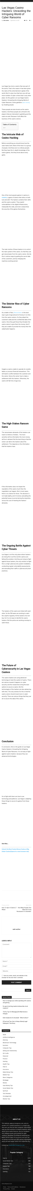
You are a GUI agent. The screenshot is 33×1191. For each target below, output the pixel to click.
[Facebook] (3, 24)
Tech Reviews (7, 1093)
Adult (4, 1034)
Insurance (6, 1069)
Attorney (5, 1040)
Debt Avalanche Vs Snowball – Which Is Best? (15, 1017)
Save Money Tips (8, 1085)
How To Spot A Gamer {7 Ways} (9, 908)
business (5, 1045)
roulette (4, 197)
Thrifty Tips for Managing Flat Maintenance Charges (15, 1012)
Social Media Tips (8, 1088)
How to (5, 1067)
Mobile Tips (6, 1075)
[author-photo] (16, 926)
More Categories (7, 1077)
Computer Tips (7, 1048)
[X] (7, 24)
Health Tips (6, 1064)
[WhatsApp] (15, 24)
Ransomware (18, 312)
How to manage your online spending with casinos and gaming (17, 1001)
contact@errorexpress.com (17, 1145)
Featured (5, 1056)
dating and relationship (10, 1050)
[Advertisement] (16, 67)
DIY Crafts (6, 1053)
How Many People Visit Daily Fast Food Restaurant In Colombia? (24, 909)
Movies (5, 1083)
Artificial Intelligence (9, 1037)
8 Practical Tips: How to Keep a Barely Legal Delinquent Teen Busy (15, 1022)
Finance (5, 1059)
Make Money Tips (8, 1072)
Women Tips (6, 1099)
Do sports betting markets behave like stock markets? (15, 1007)
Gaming (5, 1061)
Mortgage (5, 1080)
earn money (26, 102)
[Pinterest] (11, 24)
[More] (20, 24)
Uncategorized (7, 1096)
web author (6, 20)
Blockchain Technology (9, 1042)
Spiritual (5, 1091)
